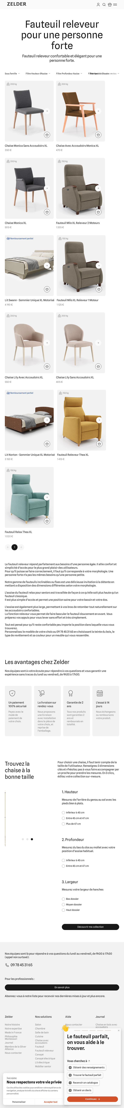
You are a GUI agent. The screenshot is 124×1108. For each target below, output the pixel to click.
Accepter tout (50, 1102)
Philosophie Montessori (11, 1037)
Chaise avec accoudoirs (42, 1041)
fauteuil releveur (18, 564)
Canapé (39, 1054)
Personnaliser (19, 1102)
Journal (9, 1043)
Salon (38, 1024)
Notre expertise (13, 1028)
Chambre (40, 1028)
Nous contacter (13, 1053)
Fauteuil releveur (44, 1050)
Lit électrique (42, 1062)
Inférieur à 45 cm (75, 812)
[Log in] (98, 4)
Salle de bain (42, 1032)
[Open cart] (110, 4)
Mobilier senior (43, 1066)
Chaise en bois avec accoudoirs (106, 1025)
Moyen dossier (74, 904)
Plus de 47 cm (73, 823)
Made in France (13, 1032)
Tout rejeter (12, 1078)
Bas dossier (72, 898)
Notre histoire (12, 1024)
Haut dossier (73, 910)
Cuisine (39, 1036)
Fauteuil (39, 1047)
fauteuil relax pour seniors (35, 592)
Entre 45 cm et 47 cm (77, 818)
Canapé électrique (45, 1058)
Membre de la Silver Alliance (15, 1048)
